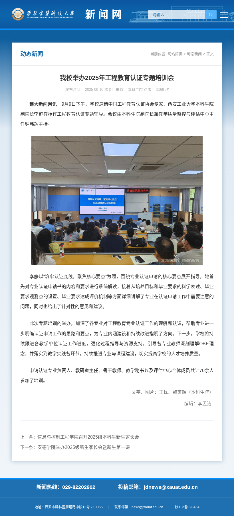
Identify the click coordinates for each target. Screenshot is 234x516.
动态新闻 (194, 54)
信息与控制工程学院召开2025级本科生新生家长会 (88, 437)
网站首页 (175, 54)
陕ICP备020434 (187, 507)
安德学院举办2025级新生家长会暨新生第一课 (83, 447)
